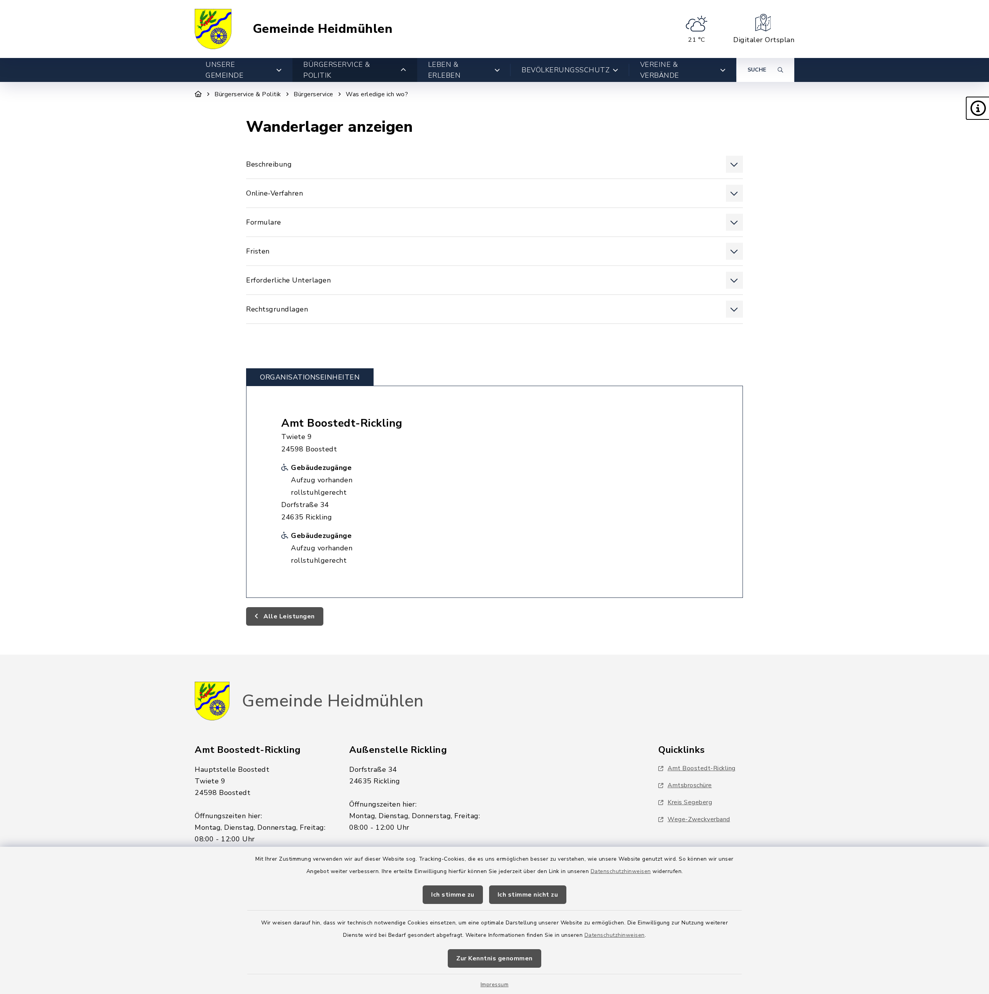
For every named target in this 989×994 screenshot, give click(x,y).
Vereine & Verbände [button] (659, 70)
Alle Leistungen (288, 616)
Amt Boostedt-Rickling (342, 423)
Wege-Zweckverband (699, 819)
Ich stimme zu (452, 894)
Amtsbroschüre (690, 785)
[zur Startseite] (213, 29)
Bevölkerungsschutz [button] (566, 70)
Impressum (495, 984)
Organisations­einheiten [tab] (310, 377)
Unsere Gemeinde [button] (224, 70)
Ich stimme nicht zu (528, 894)
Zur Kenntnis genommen (494, 958)
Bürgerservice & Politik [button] (336, 70)
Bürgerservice (313, 94)
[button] (977, 108)
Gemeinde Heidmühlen (323, 29)
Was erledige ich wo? (377, 94)
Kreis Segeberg (690, 802)
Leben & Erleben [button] (444, 70)
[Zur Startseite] (198, 94)
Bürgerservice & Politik (247, 94)
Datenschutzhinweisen (621, 871)
